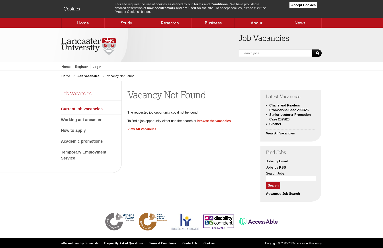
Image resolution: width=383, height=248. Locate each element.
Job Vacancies (89, 76)
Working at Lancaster (81, 119)
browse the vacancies (214, 121)
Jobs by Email (277, 161)
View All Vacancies (141, 129)
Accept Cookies (303, 5)
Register (81, 67)
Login (96, 67)
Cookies (209, 243)
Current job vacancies (82, 108)
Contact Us (189, 243)
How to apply (73, 130)
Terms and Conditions (210, 4)
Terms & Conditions (162, 243)
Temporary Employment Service (83, 155)
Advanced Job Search (283, 193)
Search (273, 185)
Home (65, 67)
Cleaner (275, 124)
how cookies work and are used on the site (180, 8)
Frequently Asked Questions (123, 243)
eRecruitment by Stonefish (79, 243)
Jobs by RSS (276, 167)
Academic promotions (82, 141)
